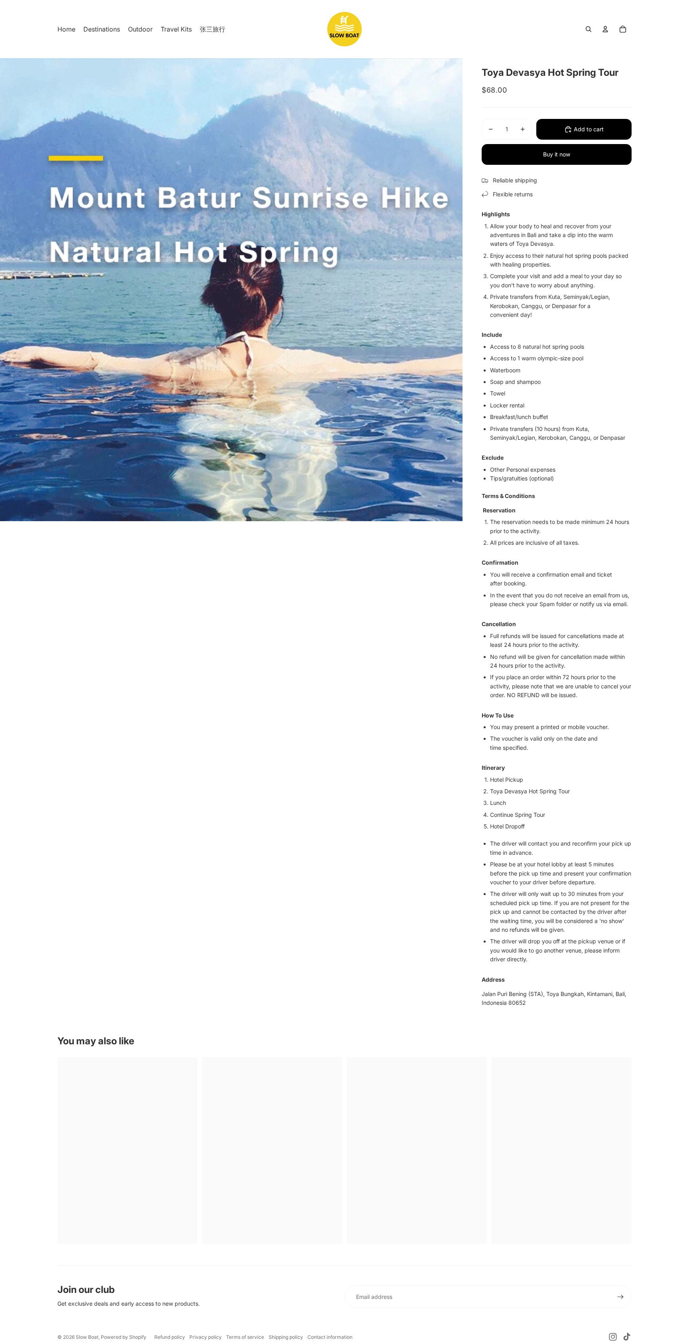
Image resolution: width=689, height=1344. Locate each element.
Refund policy (169, 1337)
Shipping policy (286, 1337)
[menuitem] (66, 29)
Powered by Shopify (123, 1337)
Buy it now (556, 154)
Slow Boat (87, 1337)
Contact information (329, 1337)
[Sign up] (620, 1296)
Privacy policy (205, 1337)
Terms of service (245, 1337)
